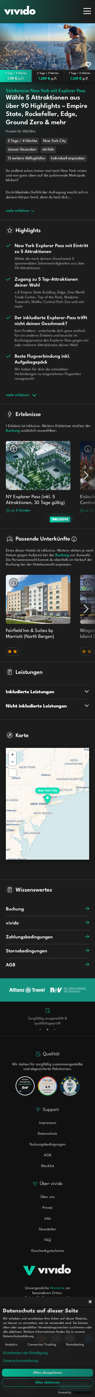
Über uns (47, 1197)
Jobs (47, 1219)
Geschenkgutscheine (47, 1251)
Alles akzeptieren (47, 1373)
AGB (10, 965)
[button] (47, 796)
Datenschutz (47, 1134)
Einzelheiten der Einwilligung (25, 1353)
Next (88, 46)
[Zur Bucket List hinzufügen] (88, 64)
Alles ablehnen (47, 1382)
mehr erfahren (17, 211)
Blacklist (47, 1166)
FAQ (47, 1240)
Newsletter (47, 1229)
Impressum (47, 1123)
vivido (12, 923)
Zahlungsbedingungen (29, 937)
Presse (47, 1208)
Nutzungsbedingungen (47, 1144)
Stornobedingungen (26, 951)
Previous (11, 46)
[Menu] (87, 11)
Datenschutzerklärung (20, 1361)
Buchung (15, 909)
